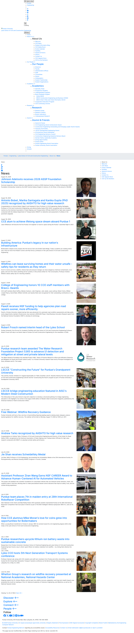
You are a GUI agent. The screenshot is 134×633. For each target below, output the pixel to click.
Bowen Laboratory (40, 114)
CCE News (38, 43)
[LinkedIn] (27, 16)
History (37, 54)
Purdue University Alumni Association (46, 145)
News (58, 156)
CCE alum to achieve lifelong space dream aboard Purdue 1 (35, 221)
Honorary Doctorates (41, 128)
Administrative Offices (41, 70)
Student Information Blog (42, 45)
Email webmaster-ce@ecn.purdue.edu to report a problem (85, 628)
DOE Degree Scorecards (77, 623)
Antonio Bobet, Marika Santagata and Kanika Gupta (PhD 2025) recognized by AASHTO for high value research (34, 202)
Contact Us (38, 56)
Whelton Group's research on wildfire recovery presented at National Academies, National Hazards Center (36, 576)
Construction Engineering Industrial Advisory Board (50, 136)
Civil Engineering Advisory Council (45, 134)
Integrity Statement (52, 623)
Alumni (37, 76)
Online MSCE (39, 96)
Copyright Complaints (91, 623)
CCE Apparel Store (40, 58)
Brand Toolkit (103, 623)
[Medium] (28, 18)
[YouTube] (27, 10)
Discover (8, 597)
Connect (8, 604)
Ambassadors (39, 78)
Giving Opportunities (41, 139)
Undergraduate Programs (42, 92)
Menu (27, 32)
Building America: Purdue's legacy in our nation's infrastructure (29, 244)
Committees (38, 74)
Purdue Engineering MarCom (15, 628)
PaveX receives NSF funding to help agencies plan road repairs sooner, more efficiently (33, 308)
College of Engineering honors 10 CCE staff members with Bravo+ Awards (35, 286)
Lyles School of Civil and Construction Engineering (16, 30)
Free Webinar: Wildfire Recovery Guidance (26, 412)
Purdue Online (39, 141)
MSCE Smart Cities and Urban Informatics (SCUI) (50, 100)
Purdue (29, 3)
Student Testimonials (41, 80)
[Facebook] (27, 12)
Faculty (37, 69)
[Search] (25, 23)
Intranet (29, 149)
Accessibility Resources (52, 628)
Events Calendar (40, 49)
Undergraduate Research (42, 116)
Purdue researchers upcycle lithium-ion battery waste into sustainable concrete (35, 541)
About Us (30, 36)
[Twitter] (27, 14)
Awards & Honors (40, 52)
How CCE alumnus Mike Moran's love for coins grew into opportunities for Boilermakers (34, 519)
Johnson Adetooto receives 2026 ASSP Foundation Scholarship (31, 181)
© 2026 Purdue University (10, 623)
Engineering (30, 5)
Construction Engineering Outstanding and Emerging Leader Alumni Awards (57, 126)
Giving (29, 147)
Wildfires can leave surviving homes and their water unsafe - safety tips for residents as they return (36, 265)
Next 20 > (19, 593)
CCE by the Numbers (41, 60)
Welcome (38, 41)
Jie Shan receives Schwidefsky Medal (23, 454)
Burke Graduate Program (42, 94)
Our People (30, 62)
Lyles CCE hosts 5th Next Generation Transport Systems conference (34, 554)
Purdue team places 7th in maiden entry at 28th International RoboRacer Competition (37, 498)
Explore (8, 601)
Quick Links (29, 1)
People (7, 608)
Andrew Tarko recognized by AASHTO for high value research (37, 433)
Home (29, 34)
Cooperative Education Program (44, 101)
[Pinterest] (16, 616)
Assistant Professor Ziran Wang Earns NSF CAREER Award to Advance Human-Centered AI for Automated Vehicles (36, 477)
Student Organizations (41, 82)
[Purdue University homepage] (7, 28)
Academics (30, 83)
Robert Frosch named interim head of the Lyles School (33, 327)
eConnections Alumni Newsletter (44, 132)
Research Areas (39, 110)
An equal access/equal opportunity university (32, 623)
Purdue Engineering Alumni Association (46, 143)
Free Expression (64, 623)
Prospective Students (41, 90)
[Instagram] (27, 9)
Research (30, 105)
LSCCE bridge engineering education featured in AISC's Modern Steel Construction (34, 392)
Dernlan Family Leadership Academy (46, 138)
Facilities (37, 51)
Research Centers (40, 112)
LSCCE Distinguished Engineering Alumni (47, 130)
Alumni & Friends (41, 120)
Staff (36, 72)
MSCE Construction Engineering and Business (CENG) (51, 98)
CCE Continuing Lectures (42, 103)
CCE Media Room (40, 47)
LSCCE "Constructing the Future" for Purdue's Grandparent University (35, 371)
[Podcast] (27, 20)
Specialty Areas (39, 88)
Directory (38, 67)
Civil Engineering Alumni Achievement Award (48, 125)
